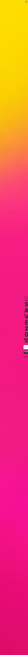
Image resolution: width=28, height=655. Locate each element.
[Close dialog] (26, 2)
